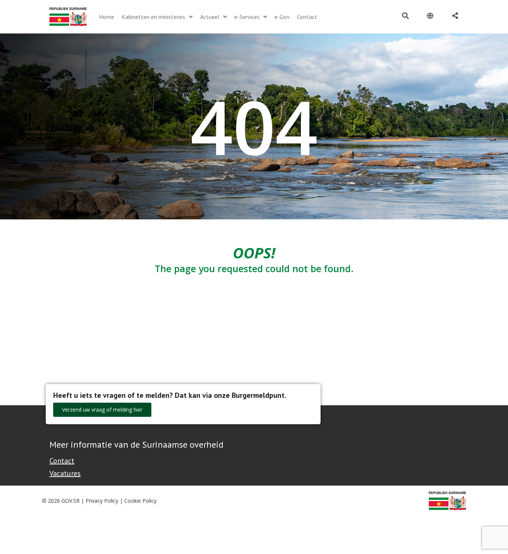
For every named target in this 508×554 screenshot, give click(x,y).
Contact (61, 461)
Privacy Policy (102, 500)
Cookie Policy (140, 500)
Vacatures (65, 473)
